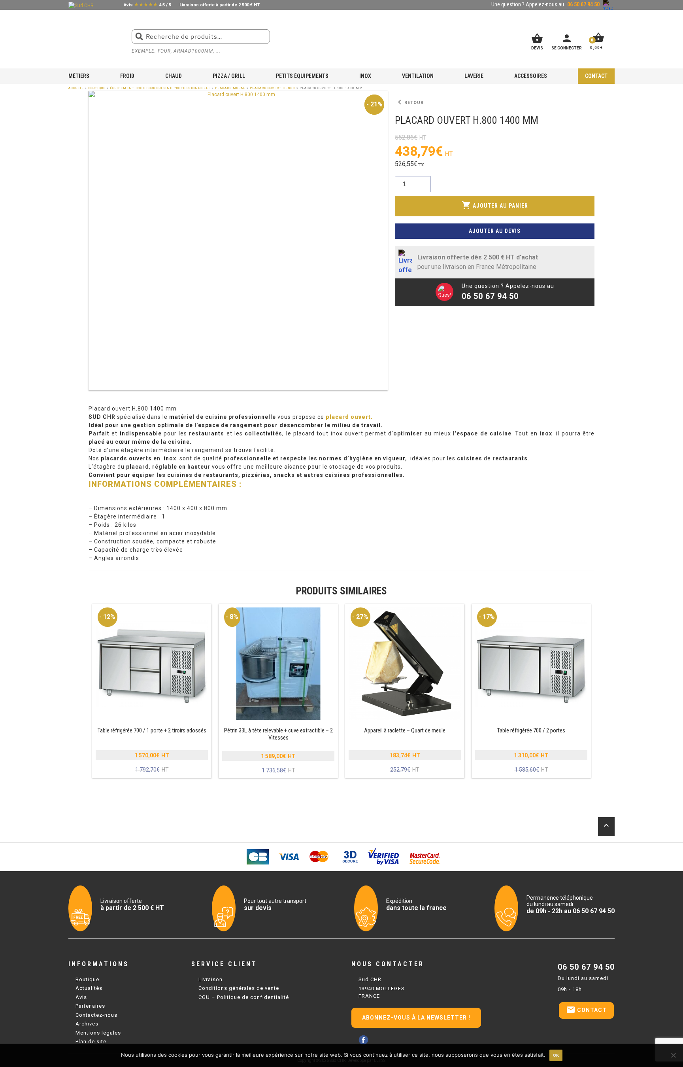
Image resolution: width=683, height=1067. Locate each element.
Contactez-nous (96, 1015)
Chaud (173, 76)
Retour (409, 102)
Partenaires (90, 1006)
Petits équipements (302, 76)
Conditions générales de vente (238, 988)
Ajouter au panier (495, 205)
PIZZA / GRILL (229, 76)
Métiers (78, 76)
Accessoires (530, 76)
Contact (596, 76)
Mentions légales (98, 1033)
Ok (556, 1055)
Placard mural (230, 88)
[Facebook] (363, 1040)
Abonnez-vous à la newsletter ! (416, 1017)
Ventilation (418, 76)
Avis (81, 997)
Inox (365, 76)
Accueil (76, 88)
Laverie (473, 76)
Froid (127, 76)
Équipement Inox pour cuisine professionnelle (160, 88)
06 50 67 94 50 (586, 967)
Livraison (210, 979)
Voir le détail (152, 691)
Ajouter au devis (495, 231)
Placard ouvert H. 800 (272, 88)
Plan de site (90, 1041)
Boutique (97, 88)
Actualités (88, 988)
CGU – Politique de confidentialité (243, 997)
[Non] (673, 1055)
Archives (86, 1024)
